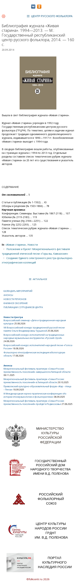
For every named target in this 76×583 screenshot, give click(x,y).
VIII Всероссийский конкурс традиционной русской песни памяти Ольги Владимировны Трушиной (34, 329)
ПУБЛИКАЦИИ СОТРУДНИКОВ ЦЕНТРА (23, 307)
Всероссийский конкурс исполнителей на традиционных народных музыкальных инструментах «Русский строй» (34, 336)
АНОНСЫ (8, 295)
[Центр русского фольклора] (3, 16)
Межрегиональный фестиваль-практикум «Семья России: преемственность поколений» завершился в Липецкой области (37, 370)
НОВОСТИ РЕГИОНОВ (15, 299)
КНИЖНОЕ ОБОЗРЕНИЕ (16, 303)
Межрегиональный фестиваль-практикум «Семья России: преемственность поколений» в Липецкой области (34, 381)
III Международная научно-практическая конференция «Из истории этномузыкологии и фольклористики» (35, 395)
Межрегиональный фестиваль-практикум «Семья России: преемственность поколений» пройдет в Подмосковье (34, 402)
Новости (32, 244)
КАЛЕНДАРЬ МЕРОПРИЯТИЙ (18, 291)
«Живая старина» (15, 244)
